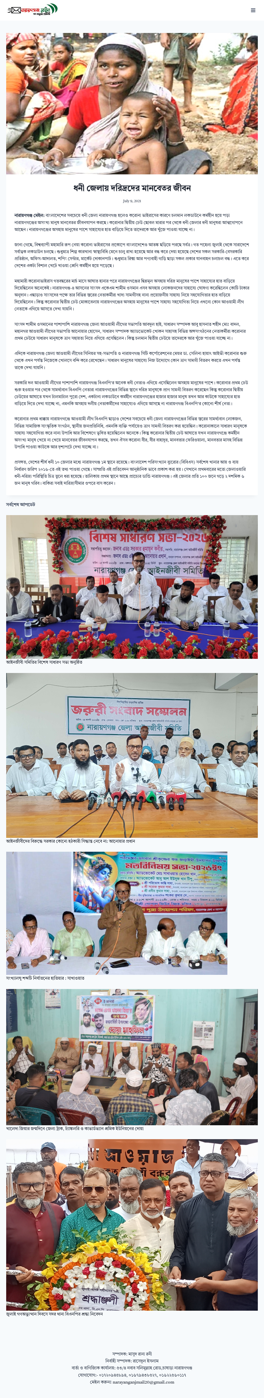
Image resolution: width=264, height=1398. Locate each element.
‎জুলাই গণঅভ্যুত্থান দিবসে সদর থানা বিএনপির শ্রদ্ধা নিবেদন (54, 1314)
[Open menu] (253, 10)
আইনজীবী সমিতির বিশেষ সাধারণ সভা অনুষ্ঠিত (44, 662)
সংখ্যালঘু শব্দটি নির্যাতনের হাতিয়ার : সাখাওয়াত (45, 978)
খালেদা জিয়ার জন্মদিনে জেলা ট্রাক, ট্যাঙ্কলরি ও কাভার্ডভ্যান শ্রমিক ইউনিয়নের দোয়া (75, 1129)
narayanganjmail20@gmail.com (143, 1382)
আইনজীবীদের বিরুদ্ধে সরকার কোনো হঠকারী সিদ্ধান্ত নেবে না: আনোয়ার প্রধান (70, 841)
